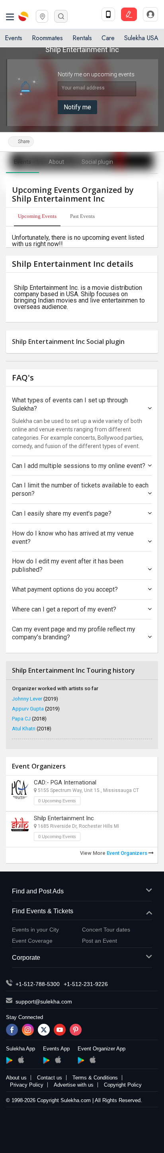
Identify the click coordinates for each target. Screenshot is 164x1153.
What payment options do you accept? (65, 589)
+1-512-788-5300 (38, 984)
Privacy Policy (26, 1084)
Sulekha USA (141, 38)
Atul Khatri (31, 729)
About (56, 162)
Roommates (47, 38)
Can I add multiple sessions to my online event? (78, 466)
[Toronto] (42, 15)
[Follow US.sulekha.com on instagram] (28, 1030)
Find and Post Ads (38, 891)
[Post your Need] (129, 14)
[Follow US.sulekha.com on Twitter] (44, 1030)
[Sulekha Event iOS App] (58, 1059)
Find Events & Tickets (42, 911)
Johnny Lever (35, 699)
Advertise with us (74, 1084)
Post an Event (99, 941)
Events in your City (35, 929)
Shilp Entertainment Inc (64, 818)
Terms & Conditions (95, 1077)
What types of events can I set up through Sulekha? (70, 404)
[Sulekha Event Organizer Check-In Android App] (81, 1060)
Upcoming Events (37, 216)
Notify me (77, 107)
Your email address (83, 87)
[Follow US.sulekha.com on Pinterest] (75, 1030)
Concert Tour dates (106, 929)
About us (16, 1077)
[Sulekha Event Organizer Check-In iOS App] (92, 1059)
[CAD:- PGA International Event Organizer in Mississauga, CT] (20, 790)
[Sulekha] (10, 16)
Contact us (49, 1077)
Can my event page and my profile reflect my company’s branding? (73, 633)
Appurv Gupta (36, 709)
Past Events (82, 216)
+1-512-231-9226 (86, 984)
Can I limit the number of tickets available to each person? (80, 489)
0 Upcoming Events (57, 800)
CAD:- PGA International (65, 782)
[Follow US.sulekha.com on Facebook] (12, 1030)
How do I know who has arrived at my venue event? (73, 537)
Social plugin (97, 162)
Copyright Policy (123, 1084)
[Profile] (150, 14)
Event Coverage (32, 941)
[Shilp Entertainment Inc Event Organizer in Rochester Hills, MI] (20, 825)
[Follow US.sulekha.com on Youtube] (60, 1030)
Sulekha (24, 16)
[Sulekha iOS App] (21, 1059)
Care (108, 38)
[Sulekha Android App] (9, 1060)
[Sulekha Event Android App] (46, 1060)
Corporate (26, 957)
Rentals (82, 38)
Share (23, 141)
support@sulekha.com (44, 1001)
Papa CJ (29, 719)
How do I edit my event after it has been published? (67, 565)
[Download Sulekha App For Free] (108, 14)
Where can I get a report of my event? (64, 609)
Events (13, 38)
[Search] (61, 16)
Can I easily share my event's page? (61, 513)
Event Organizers (127, 853)
